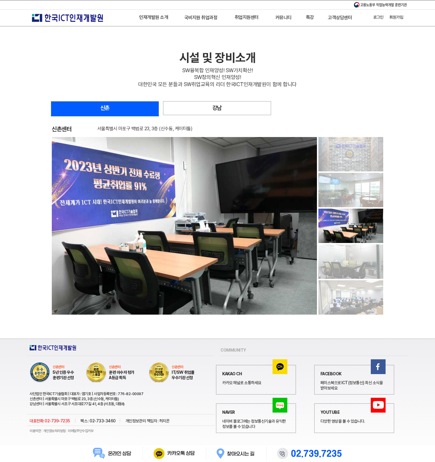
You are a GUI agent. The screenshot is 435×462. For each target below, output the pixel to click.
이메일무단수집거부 (80, 431)
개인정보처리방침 (54, 431)
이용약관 (35, 431)
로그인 (378, 17)
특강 (310, 17)
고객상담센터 (340, 17)
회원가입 (396, 17)
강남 (217, 107)
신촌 (104, 107)
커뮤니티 (283, 17)
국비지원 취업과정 (201, 17)
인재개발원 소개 (153, 17)
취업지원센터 (247, 17)
